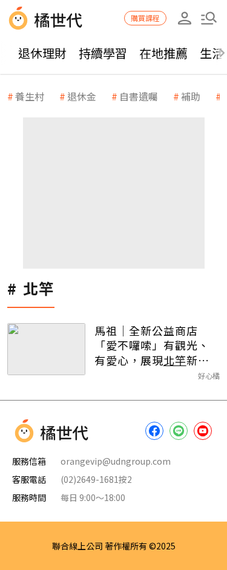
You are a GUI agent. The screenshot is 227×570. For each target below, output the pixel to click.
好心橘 (209, 375)
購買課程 (145, 18)
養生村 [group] (29, 96)
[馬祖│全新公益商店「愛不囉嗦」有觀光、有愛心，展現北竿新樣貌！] (46, 349)
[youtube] (203, 431)
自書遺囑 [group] (138, 96)
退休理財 (42, 53)
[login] (185, 18)
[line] (178, 431)
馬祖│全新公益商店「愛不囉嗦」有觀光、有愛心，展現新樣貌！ (151, 345)
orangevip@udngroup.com (116, 461)
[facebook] (154, 431)
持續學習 (103, 53)
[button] (209, 18)
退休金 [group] (81, 96)
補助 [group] (190, 96)
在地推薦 (163, 53)
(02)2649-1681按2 (96, 479)
